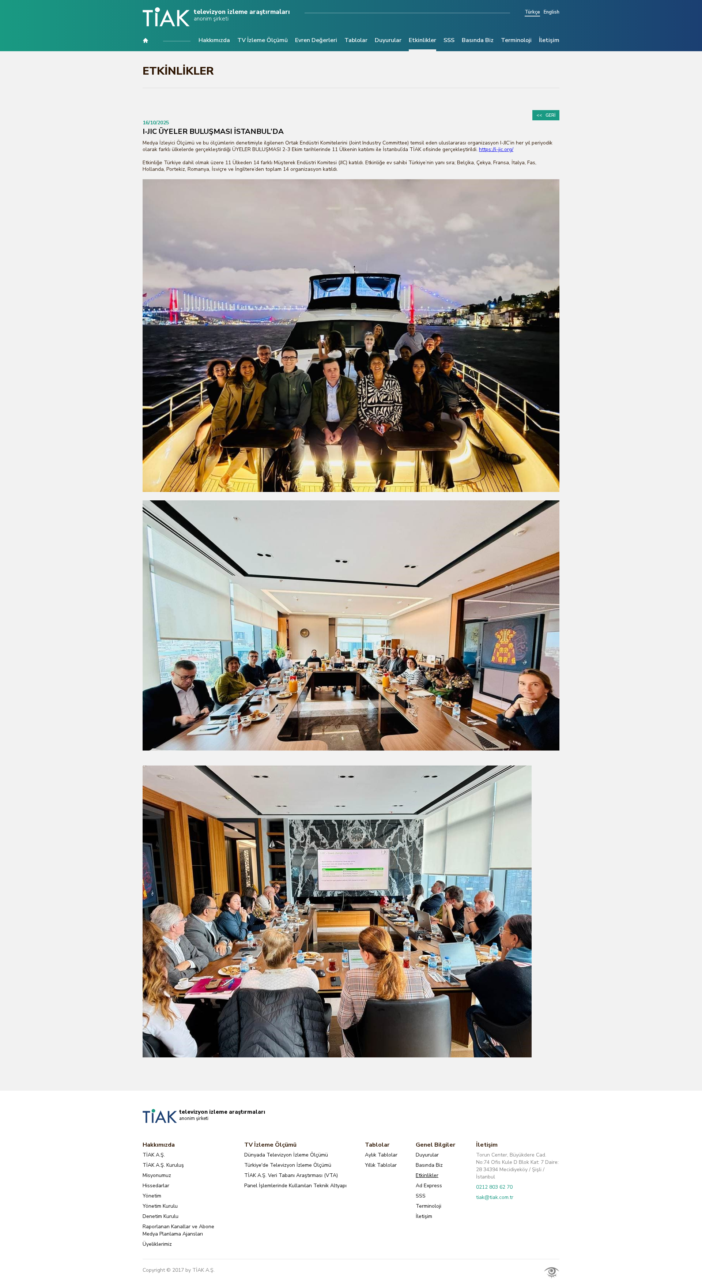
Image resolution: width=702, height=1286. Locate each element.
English (551, 12)
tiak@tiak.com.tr (494, 1197)
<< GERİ (545, 115)
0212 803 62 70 (494, 1187)
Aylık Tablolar (381, 1154)
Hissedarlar (156, 1185)
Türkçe (532, 12)
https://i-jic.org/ (496, 149)
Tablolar (355, 40)
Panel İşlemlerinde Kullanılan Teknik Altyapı (295, 1185)
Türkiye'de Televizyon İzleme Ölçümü (287, 1165)
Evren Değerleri (316, 40)
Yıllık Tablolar (381, 1165)
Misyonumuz (157, 1175)
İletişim (549, 40)
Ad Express (429, 1185)
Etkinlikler (422, 40)
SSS (449, 40)
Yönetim (152, 1195)
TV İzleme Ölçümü (262, 40)
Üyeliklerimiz (157, 1244)
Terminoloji (516, 40)
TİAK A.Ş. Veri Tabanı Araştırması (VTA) (291, 1175)
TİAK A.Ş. (154, 1154)
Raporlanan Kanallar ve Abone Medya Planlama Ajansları (178, 1230)
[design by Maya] (551, 1273)
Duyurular (388, 40)
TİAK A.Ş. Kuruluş (163, 1165)
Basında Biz (478, 40)
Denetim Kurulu (160, 1216)
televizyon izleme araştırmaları (242, 15)
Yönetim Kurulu (160, 1206)
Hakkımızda (214, 40)
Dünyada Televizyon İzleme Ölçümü (286, 1154)
